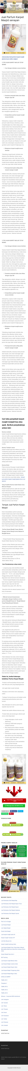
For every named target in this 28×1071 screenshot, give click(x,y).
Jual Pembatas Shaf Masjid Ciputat (10, 913)
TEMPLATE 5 (4, 993)
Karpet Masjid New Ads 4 (7, 954)
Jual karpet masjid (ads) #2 (8, 934)
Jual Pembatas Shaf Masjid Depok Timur (11, 903)
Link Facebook (5, 1015)
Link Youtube (4, 1002)
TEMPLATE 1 (4, 980)
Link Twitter (4, 1019)
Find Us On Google (6, 921)
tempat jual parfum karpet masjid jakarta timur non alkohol (13, 479)
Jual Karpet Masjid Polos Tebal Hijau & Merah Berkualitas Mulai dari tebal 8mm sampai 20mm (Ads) (13, 949)
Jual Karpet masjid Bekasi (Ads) (9, 960)
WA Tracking (4, 957)
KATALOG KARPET (5, 976)
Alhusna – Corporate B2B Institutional (10, 996)
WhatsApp (5, 813)
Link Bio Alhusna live (6, 941)
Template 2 (4, 983)
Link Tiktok (4, 1006)
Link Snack (4, 1012)
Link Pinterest (4, 1022)
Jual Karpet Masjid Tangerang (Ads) (10, 970)
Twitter (21, 811)
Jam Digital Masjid (5, 928)
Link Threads (4, 1009)
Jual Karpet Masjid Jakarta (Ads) (9, 964)
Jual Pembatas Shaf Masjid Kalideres (10, 910)
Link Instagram (5, 999)
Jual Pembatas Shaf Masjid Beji (9, 900)
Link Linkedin (4, 1025)
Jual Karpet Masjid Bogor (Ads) (9, 973)
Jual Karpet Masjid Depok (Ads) (9, 967)
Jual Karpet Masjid (6, 924)
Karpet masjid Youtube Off (8, 937)
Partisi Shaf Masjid (5, 931)
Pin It (12, 813)
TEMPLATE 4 (4, 989)
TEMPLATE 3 (4, 986)
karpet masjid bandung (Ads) (8, 944)
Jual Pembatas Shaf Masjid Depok (10, 907)
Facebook (14, 811)
